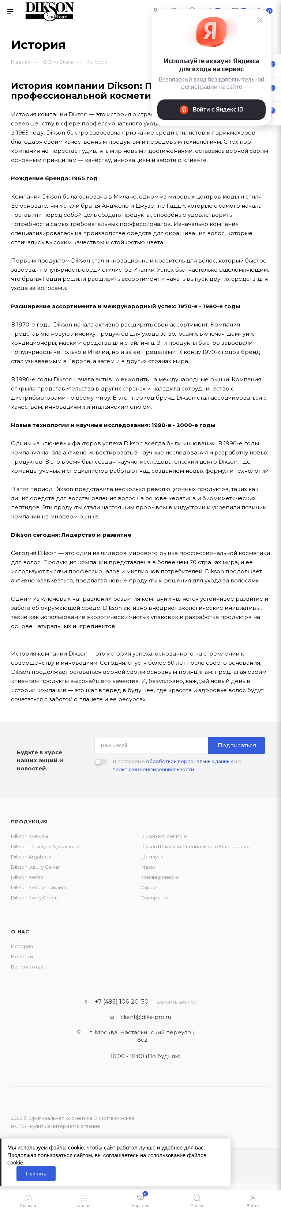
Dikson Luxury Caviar (35, 867)
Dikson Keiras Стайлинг (39, 887)
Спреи (148, 887)
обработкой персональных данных (189, 761)
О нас (20, 932)
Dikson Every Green (34, 897)
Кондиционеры (159, 877)
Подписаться (237, 745)
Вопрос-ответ (28, 967)
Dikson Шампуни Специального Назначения (195, 846)
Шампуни (152, 857)
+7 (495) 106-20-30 (122, 1002)
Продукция (29, 821)
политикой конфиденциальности (153, 769)
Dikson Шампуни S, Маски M (45, 846)
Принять (36, 1174)
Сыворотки (154, 897)
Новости (22, 956)
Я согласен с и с (177, 765)
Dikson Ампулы (29, 836)
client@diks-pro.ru (145, 1016)
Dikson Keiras (27, 877)
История (22, 946)
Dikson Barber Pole (163, 836)
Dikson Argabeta (31, 857)
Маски (148, 867)
